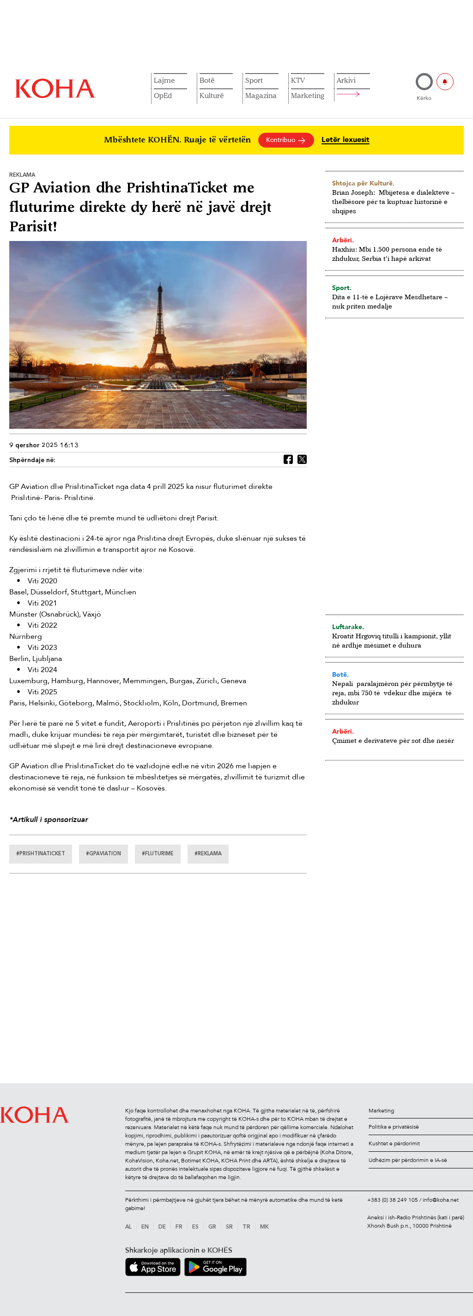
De (162, 1227)
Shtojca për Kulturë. (363, 183)
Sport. (342, 287)
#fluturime (158, 854)
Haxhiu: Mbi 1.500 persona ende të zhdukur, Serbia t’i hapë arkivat (387, 253)
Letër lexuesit (345, 140)
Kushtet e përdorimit (394, 1143)
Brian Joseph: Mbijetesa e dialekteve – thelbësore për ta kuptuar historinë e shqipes (393, 201)
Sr (229, 1227)
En (145, 1227)
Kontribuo (281, 140)
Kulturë (212, 95)
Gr (212, 1227)
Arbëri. (343, 240)
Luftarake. (348, 626)
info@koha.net (441, 1200)
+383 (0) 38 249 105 (392, 1200)
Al (128, 1227)
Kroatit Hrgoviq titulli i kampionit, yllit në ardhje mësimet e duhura (391, 640)
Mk (264, 1227)
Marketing (307, 95)
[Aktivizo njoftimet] (445, 81)
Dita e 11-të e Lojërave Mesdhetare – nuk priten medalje (390, 301)
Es (195, 1227)
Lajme (164, 80)
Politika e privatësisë (394, 1127)
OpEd (163, 95)
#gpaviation (103, 854)
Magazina (261, 95)
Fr (179, 1227)
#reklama (208, 854)
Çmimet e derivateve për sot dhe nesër (393, 740)
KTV (298, 80)
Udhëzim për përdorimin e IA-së (408, 1160)
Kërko (424, 98)
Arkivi (346, 80)
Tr (246, 1227)
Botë (207, 80)
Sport (254, 80)
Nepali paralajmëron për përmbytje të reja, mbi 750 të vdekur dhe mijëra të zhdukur (392, 693)
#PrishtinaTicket (40, 854)
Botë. (340, 674)
